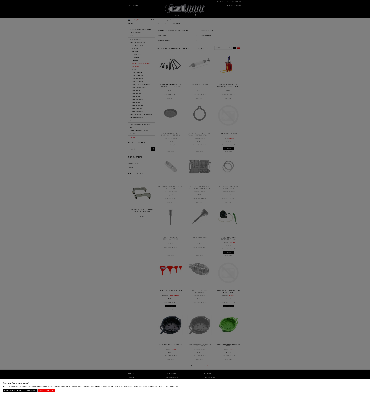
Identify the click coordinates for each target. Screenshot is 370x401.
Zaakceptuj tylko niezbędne (13, 390)
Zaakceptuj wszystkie (46, 390)
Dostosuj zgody (31, 390)
